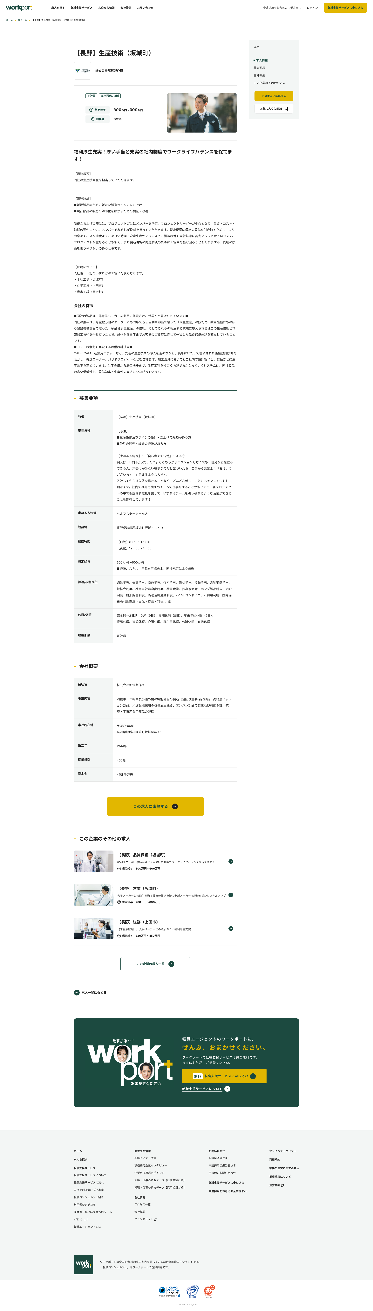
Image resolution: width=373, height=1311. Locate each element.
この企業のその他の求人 (270, 83)
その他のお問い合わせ (222, 1172)
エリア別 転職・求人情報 (89, 1189)
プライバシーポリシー (282, 1151)
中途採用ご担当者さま (222, 1165)
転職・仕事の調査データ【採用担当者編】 (160, 1187)
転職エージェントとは (87, 1226)
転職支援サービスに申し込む (226, 1182)
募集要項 (259, 68)
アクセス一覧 (142, 1204)
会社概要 (259, 75)
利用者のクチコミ (85, 1204)
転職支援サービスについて (90, 1175)
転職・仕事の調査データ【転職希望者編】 (160, 1180)
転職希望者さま (218, 1158)
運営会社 (274, 1185)
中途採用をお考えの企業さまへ (228, 1191)
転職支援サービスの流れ (89, 1182)
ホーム (9, 20)
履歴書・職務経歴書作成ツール (93, 1212)
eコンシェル (81, 1219)
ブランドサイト (143, 1219)
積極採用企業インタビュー (150, 1165)
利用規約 (274, 1159)
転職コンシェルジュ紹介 (89, 1197)
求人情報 (262, 60)
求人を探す (80, 1159)
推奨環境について (280, 1176)
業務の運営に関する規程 (284, 1168)
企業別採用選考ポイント (149, 1172)
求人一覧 (22, 20)
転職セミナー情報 (145, 1158)
